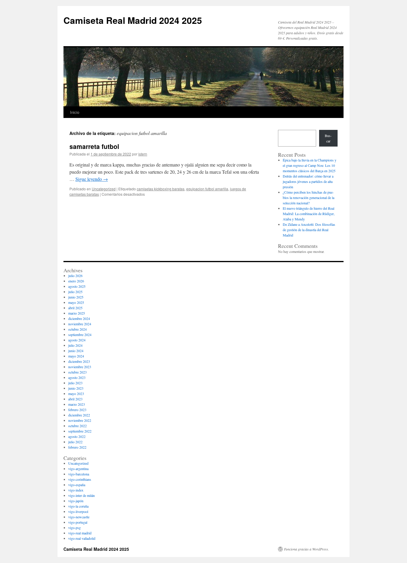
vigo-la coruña (78, 506)
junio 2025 (75, 297)
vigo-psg (74, 527)
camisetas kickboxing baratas (160, 188)
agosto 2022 (77, 436)
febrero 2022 (77, 447)
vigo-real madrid (79, 533)
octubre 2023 (77, 372)
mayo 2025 (76, 302)
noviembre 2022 (79, 420)
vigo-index (75, 490)
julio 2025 (75, 291)
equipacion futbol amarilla (207, 188)
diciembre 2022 (79, 415)
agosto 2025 (77, 286)
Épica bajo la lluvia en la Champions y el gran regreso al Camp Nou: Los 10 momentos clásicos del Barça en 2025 (309, 165)
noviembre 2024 (79, 323)
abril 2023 (75, 398)
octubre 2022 (77, 425)
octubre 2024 (77, 329)
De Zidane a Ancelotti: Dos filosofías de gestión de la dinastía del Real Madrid (309, 229)
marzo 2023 (76, 404)
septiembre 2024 (79, 334)
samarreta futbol (94, 146)
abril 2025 (75, 307)
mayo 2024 (76, 356)
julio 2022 (75, 441)
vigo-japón (75, 500)
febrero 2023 (77, 409)
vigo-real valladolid (81, 538)
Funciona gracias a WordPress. (306, 549)
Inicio (74, 112)
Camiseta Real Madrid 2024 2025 (132, 20)
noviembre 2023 (79, 366)
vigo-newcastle (78, 516)
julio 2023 (75, 382)
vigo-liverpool (78, 511)
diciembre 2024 (79, 318)
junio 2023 (75, 388)
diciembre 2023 (79, 361)
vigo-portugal (77, 522)
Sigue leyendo (91, 179)
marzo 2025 (76, 313)
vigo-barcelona (78, 474)
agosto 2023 (77, 377)
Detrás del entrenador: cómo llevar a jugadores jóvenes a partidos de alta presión (308, 181)
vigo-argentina (78, 468)
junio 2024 (75, 350)
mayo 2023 (76, 393)
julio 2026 (75, 275)
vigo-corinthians (79, 479)
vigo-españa (76, 484)
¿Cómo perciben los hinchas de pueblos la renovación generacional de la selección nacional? (308, 197)
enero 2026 (76, 281)
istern (142, 153)
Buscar (328, 138)
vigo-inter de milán (81, 495)
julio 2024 (75, 345)
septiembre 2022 (79, 431)
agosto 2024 (77, 340)
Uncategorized (104, 188)
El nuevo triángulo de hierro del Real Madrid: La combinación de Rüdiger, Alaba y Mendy (309, 213)
